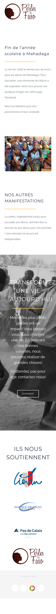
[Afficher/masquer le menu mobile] (50, 5)
